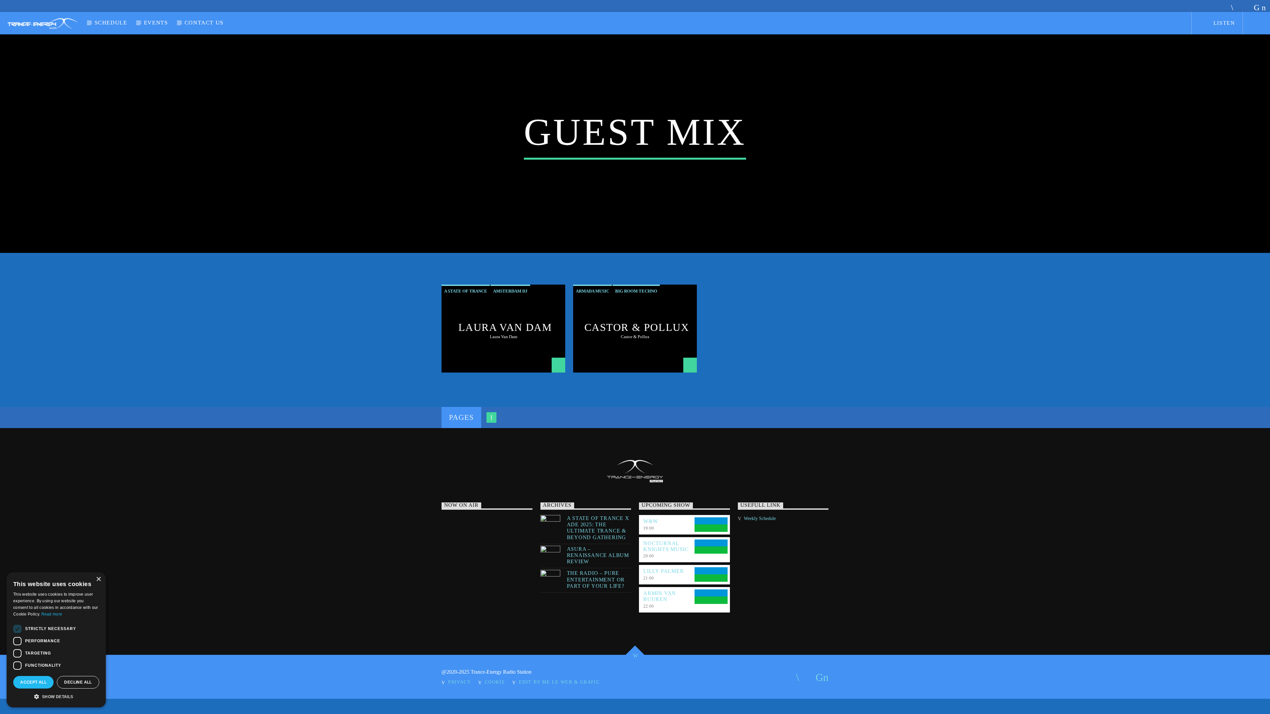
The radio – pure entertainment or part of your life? (596, 579)
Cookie (495, 682)
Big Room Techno (636, 291)
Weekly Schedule (760, 518)
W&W (650, 521)
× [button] (98, 579)
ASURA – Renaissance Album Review (598, 555)
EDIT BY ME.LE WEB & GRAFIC (559, 682)
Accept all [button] (33, 682)
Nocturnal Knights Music (666, 546)
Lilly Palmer (663, 571)
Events (156, 23)
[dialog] (56, 639)
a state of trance (465, 291)
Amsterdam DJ (510, 291)
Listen (1223, 23)
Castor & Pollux (636, 327)
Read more (52, 614)
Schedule (111, 23)
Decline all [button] (78, 682)
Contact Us (204, 23)
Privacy (459, 682)
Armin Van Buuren (659, 596)
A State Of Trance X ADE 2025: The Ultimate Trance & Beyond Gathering (598, 527)
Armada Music (592, 291)
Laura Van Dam (505, 327)
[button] (56, 697)
